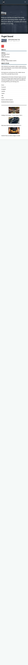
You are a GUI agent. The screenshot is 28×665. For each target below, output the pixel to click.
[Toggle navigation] (25, 2)
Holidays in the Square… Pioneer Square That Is (11, 115)
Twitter (2, 93)
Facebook (3, 87)
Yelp (2, 95)
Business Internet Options (7, 99)
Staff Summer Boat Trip (14, 39)
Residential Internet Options (7, 101)
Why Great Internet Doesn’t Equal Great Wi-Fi (11, 125)
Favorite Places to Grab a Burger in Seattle (10, 135)
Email (2, 97)
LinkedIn (3, 91)
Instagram (3, 89)
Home (2, 85)
